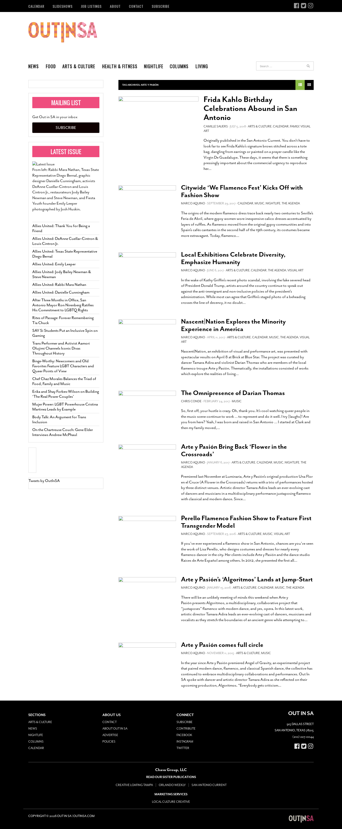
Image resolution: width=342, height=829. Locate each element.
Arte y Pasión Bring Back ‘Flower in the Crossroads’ (234, 450)
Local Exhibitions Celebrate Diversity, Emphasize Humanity (233, 258)
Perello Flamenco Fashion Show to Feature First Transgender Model (246, 522)
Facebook (184, 735)
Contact (136, 6)
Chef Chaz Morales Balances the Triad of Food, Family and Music (64, 381)
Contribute (186, 729)
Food (51, 66)
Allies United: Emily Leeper (54, 264)
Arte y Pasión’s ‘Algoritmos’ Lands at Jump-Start (247, 579)
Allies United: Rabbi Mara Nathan (59, 284)
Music (259, 203)
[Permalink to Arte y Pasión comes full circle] (147, 659)
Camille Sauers (216, 126)
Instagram (185, 742)
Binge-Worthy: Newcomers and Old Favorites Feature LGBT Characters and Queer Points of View (63, 366)
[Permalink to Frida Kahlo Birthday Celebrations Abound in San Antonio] (158, 120)
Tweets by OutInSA (44, 480)
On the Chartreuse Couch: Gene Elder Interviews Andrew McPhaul (62, 432)
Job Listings (91, 6)
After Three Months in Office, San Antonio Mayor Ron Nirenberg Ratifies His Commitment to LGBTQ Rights (63, 305)
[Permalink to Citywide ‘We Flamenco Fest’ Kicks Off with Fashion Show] (147, 202)
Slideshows (63, 6)
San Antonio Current (209, 785)
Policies (108, 742)
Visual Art (295, 270)
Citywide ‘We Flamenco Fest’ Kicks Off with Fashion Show (242, 191)
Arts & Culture (78, 66)
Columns (179, 66)
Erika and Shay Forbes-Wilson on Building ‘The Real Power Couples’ (65, 394)
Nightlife (153, 66)
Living (202, 66)
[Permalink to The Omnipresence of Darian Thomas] (147, 407)
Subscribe (160, 6)
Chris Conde (191, 401)
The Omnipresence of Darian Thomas (233, 393)
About (115, 6)
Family (294, 126)
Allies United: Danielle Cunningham (60, 292)
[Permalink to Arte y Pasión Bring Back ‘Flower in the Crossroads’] (147, 461)
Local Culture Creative (171, 802)
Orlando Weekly (172, 785)
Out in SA (62, 32)
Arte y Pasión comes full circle (222, 645)
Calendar (36, 6)
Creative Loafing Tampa (134, 785)
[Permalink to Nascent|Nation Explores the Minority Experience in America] (147, 336)
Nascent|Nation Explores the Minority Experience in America (233, 325)
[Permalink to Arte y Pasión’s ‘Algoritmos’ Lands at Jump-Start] (147, 604)
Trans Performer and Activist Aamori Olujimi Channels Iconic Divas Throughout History (61, 348)
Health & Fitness (119, 66)
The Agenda (291, 203)
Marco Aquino (193, 203)
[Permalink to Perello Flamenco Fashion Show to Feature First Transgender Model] (147, 533)
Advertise (110, 735)
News (33, 66)
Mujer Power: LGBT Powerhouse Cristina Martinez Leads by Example (65, 407)
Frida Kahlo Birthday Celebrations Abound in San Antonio (250, 108)
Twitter (183, 748)
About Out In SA (114, 729)
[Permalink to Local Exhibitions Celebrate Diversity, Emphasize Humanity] (147, 269)
